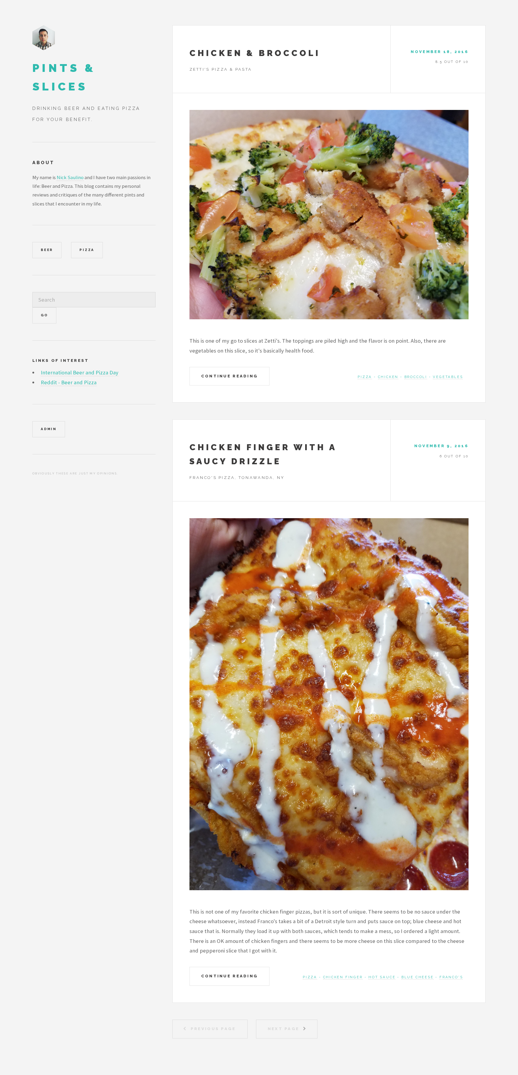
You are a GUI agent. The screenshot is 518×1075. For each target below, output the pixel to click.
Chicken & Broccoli (254, 53)
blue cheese (417, 977)
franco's (451, 977)
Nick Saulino (70, 177)
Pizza (86, 250)
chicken (388, 377)
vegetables (448, 377)
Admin (49, 429)
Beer (47, 250)
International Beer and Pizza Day (79, 372)
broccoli (415, 377)
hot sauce (381, 977)
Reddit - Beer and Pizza (69, 382)
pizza (365, 377)
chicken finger (343, 977)
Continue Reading (229, 376)
